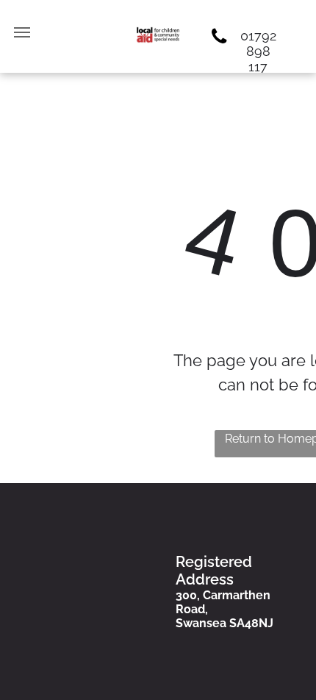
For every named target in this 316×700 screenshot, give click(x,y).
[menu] (22, 32)
